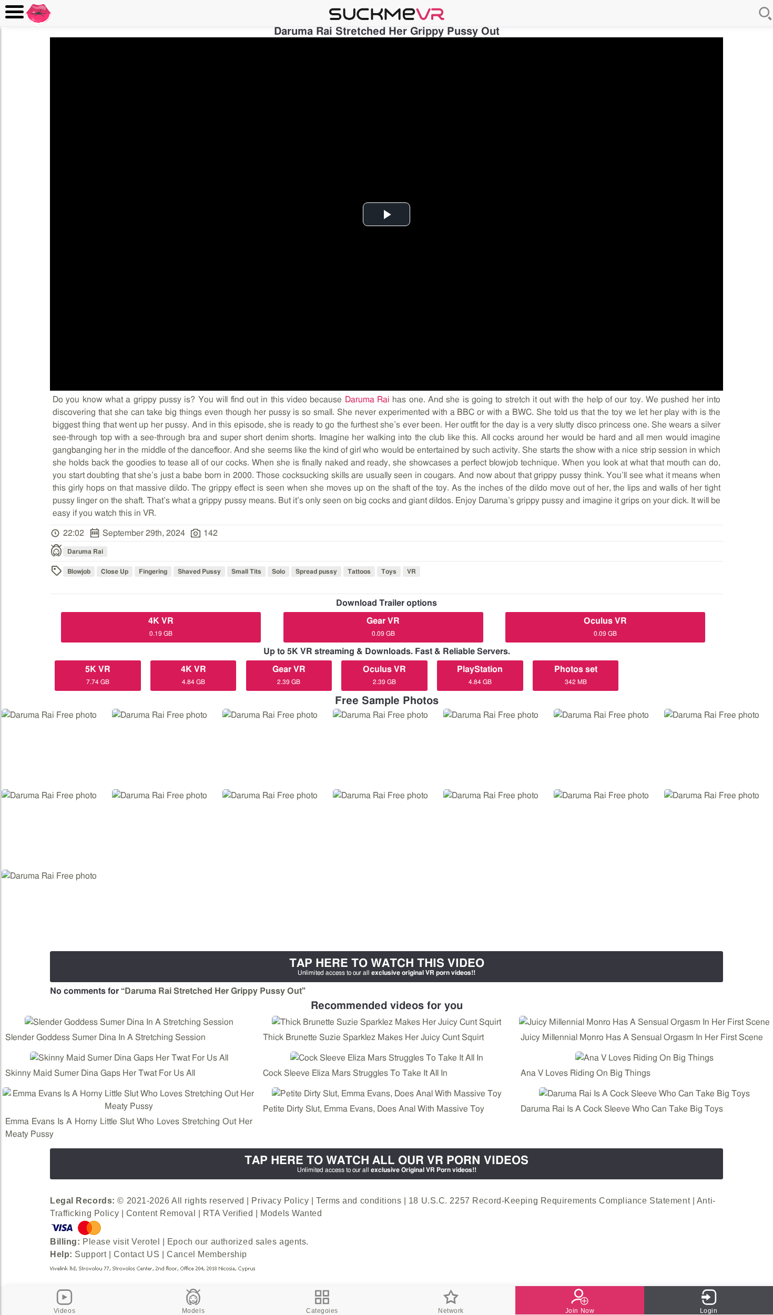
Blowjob (78, 571)
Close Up (114, 571)
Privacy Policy (280, 1200)
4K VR (161, 627)
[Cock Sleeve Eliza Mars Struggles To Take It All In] (386, 1058)
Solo (278, 571)
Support (90, 1254)
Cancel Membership (207, 1254)
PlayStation (480, 675)
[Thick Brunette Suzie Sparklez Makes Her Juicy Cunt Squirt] (386, 1022)
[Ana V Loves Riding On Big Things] (644, 1058)
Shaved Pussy (199, 571)
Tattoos (359, 571)
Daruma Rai (367, 399)
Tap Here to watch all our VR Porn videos (386, 1164)
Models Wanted (291, 1213)
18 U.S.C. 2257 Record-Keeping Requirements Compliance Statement (549, 1200)
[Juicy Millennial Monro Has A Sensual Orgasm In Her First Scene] (644, 1022)
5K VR (97, 675)
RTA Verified (228, 1213)
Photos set (575, 675)
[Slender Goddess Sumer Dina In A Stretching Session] (129, 1022)
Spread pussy (316, 571)
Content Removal (161, 1213)
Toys (388, 571)
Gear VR (383, 627)
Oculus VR (605, 627)
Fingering (153, 571)
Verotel (145, 1241)
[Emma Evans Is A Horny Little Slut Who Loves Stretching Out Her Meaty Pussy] (129, 1100)
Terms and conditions (358, 1200)
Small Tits (246, 571)
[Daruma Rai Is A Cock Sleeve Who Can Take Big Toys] (644, 1093)
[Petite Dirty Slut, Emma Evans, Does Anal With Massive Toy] (386, 1093)
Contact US (137, 1254)
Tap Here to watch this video (386, 966)
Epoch (180, 1241)
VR (411, 571)
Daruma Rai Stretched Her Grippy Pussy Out (213, 991)
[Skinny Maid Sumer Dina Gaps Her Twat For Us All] (129, 1058)
